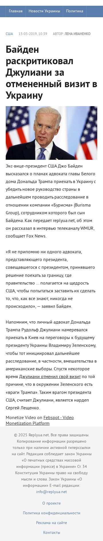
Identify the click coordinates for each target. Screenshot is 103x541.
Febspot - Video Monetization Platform (40, 421)
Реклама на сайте (51, 523)
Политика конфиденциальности (51, 513)
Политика (74, 11)
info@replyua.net (51, 492)
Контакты (51, 532)
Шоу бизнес (19, 22)
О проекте (51, 503)
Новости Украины (44, 11)
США (9, 34)
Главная (16, 11)
